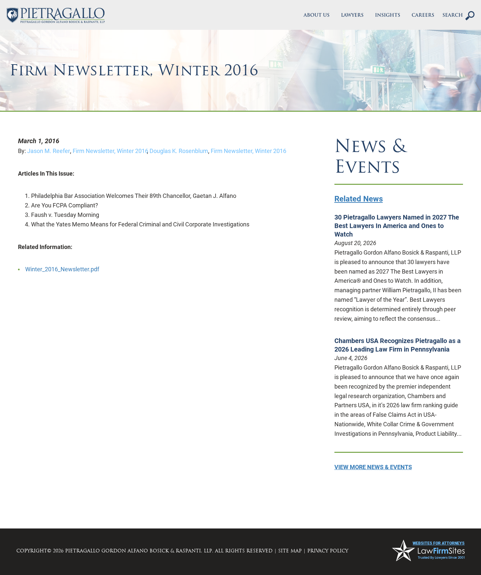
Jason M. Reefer (49, 150)
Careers (423, 15)
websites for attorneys (439, 543)
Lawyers (352, 15)
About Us (317, 15)
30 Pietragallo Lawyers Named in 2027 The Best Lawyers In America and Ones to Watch (396, 225)
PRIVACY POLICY (327, 551)
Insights (387, 15)
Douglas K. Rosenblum (179, 150)
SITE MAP (290, 551)
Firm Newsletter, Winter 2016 (110, 150)
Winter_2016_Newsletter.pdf (62, 269)
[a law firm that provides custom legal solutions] (56, 15)
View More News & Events (373, 467)
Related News (358, 198)
